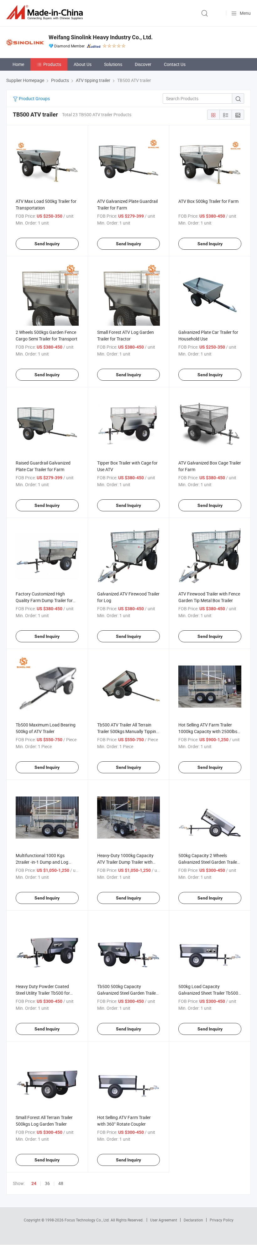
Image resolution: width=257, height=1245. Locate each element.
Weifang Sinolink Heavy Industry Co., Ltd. (101, 37)
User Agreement (163, 1219)
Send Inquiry (47, 243)
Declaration (193, 1219)
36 (47, 1183)
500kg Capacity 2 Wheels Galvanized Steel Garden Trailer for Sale (208, 862)
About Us (83, 64)
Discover (143, 64)
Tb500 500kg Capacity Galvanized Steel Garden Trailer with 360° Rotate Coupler (127, 993)
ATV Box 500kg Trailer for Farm (208, 201)
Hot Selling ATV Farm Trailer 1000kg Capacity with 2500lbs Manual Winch (207, 731)
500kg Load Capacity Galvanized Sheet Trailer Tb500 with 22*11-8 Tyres (208, 993)
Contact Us (175, 64)
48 (60, 1183)
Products (52, 64)
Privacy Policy (221, 1219)
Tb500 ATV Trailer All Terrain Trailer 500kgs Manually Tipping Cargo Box (128, 731)
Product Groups (34, 98)
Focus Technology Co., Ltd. (88, 1219)
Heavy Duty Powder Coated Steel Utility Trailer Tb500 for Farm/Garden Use (43, 993)
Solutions (113, 64)
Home (18, 64)
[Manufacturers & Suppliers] (45, 12)
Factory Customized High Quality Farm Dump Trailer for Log (44, 600)
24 (33, 1183)
